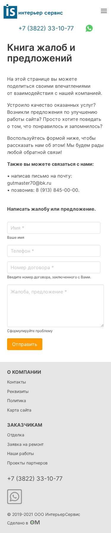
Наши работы (20, 453)
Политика (16, 400)
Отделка (15, 434)
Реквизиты (18, 391)
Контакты (16, 381)
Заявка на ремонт (25, 444)
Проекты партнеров (27, 462)
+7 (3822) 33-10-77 (46, 28)
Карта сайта (19, 409)
